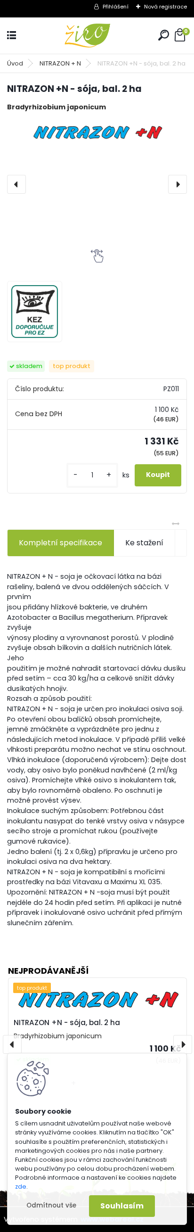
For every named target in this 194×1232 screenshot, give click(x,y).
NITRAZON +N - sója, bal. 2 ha (67, 1022)
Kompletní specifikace (60, 542)
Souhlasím (122, 1205)
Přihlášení (116, 6)
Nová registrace (165, 6)
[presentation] (16, 184)
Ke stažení (144, 542)
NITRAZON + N (60, 63)
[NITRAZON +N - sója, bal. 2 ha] (97, 131)
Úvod (15, 63)
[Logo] (97, 36)
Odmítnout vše (51, 1205)
